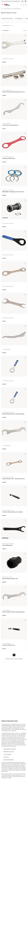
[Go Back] (2, 9)
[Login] (23, 4)
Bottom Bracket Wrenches (7, 18)
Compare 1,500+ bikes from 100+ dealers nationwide (10, 1)
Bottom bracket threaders (9, 759)
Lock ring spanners (7, 754)
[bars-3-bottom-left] (2, 4)
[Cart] (26, 4)
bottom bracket (8, 725)
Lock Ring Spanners (19, 18)
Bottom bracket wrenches (9, 751)
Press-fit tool (6, 757)
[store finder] (22, 1)
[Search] (21, 4)
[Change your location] (25, 1)
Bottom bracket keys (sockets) (10, 749)
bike (14, 725)
